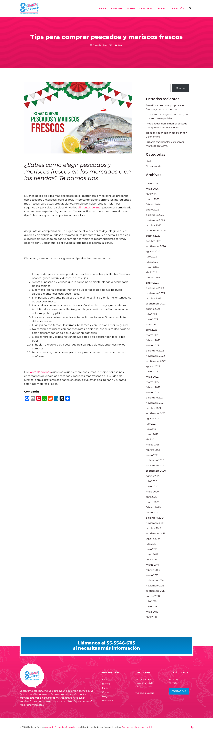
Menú (131, 8)
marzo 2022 (152, 382)
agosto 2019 (153, 538)
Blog (161, 8)
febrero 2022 (153, 387)
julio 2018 (151, 601)
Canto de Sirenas (39, 372)
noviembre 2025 (155, 220)
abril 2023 (151, 329)
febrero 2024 (153, 277)
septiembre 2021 (155, 413)
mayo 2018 (152, 611)
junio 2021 (151, 429)
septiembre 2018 (155, 590)
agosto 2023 (153, 309)
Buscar (180, 88)
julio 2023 (151, 314)
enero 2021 (152, 455)
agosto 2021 (153, 418)
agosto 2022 (153, 366)
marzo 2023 (152, 335)
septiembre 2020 (156, 470)
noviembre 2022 (155, 356)
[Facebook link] (192, 727)
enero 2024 (152, 282)
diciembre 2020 (155, 460)
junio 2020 (152, 486)
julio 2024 (151, 256)
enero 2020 (152, 512)
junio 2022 (152, 371)
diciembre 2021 (154, 397)
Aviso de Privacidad (55, 727)
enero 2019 (152, 575)
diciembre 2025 (155, 215)
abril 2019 (151, 559)
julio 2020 (151, 481)
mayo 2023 (152, 324)
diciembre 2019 (155, 517)
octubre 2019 (153, 528)
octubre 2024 (154, 241)
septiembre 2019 (155, 533)
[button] (190, 8)
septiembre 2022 (156, 361)
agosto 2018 (153, 596)
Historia (117, 8)
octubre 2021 (153, 408)
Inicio (102, 8)
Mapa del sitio (73, 727)
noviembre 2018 (155, 585)
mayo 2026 (152, 188)
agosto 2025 (153, 235)
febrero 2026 (153, 204)
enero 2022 (152, 392)
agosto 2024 (153, 251)
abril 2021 (151, 439)
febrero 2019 (153, 570)
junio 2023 (152, 319)
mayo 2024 (152, 267)
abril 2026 (151, 194)
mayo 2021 (152, 434)
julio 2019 (151, 543)
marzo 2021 (152, 444)
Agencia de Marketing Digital (137, 727)
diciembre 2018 (155, 580)
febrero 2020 (153, 507)
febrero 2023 (153, 340)
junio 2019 (152, 549)
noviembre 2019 (155, 523)
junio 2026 (152, 183)
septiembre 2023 (156, 303)
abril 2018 (151, 617)
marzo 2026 (152, 199)
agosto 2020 (153, 476)
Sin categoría (153, 166)
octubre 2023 (153, 298)
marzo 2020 (153, 502)
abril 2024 (151, 272)
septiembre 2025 (156, 230)
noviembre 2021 (155, 403)
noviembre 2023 (155, 293)
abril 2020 (151, 497)
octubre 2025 (153, 225)
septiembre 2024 (156, 246)
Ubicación (177, 8)
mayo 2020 (152, 491)
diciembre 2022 (155, 350)
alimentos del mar (90, 207)
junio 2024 (152, 262)
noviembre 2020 (155, 465)
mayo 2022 (152, 376)
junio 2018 (152, 606)
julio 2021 (151, 423)
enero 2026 (152, 209)
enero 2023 (152, 345)
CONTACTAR (178, 691)
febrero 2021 (153, 450)
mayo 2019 (152, 554)
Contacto (146, 8)
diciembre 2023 (155, 288)
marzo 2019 (152, 564)
